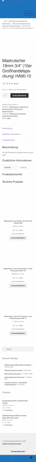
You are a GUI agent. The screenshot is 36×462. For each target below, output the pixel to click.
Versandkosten (21, 89)
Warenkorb (28, 456)
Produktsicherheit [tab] (8, 140)
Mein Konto (6, 458)
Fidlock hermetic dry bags (13, 370)
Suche (18, 458)
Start (5, 21)
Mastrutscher (6, 23)
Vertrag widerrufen (18, 451)
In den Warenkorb (19, 95)
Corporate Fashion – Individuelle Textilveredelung (15, 383)
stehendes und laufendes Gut (18, 21)
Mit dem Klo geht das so (12, 374)
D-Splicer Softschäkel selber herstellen (17, 365)
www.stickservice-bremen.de (14, 377)
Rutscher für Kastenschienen (21, 23)
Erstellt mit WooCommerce (11, 443)
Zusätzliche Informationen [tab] (11, 134)
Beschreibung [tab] (7, 128)
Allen (9, 118)
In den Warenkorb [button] (18, 238)
